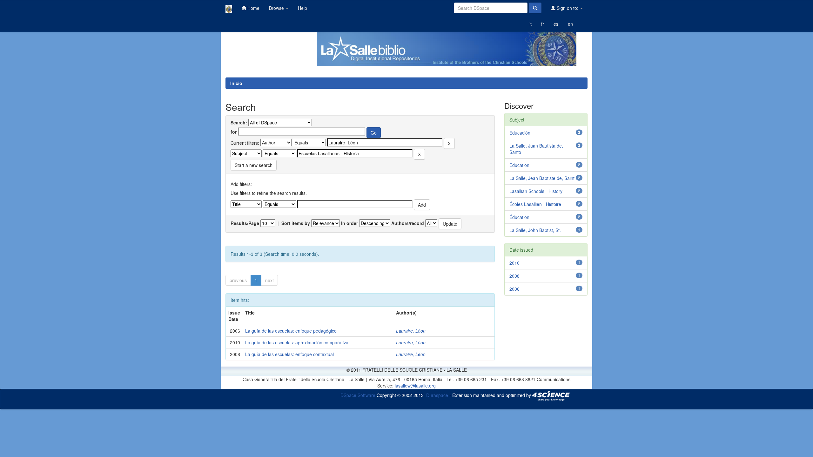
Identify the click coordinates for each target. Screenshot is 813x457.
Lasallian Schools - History (535, 191)
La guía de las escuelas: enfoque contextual (289, 354)
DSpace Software (357, 395)
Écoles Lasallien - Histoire (535, 204)
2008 (514, 276)
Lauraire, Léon (411, 331)
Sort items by (295, 223)
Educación (519, 132)
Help (302, 8)
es (556, 24)
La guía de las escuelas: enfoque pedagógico (291, 331)
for (234, 132)
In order (349, 223)
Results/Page (245, 223)
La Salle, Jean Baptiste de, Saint (541, 178)
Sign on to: (567, 8)
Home (252, 8)
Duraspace (437, 395)
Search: (239, 122)
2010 (514, 263)
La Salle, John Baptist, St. (535, 230)
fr (542, 24)
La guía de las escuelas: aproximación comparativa (296, 342)
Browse (277, 8)
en (570, 24)
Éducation (519, 217)
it (530, 24)
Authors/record (407, 223)
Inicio (236, 83)
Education (519, 165)
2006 (514, 289)
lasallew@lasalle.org (415, 385)
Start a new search (253, 165)
